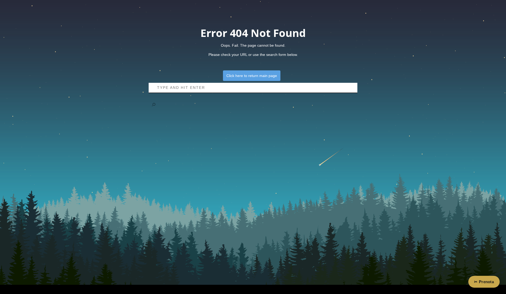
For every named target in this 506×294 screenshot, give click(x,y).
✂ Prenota (484, 282)
